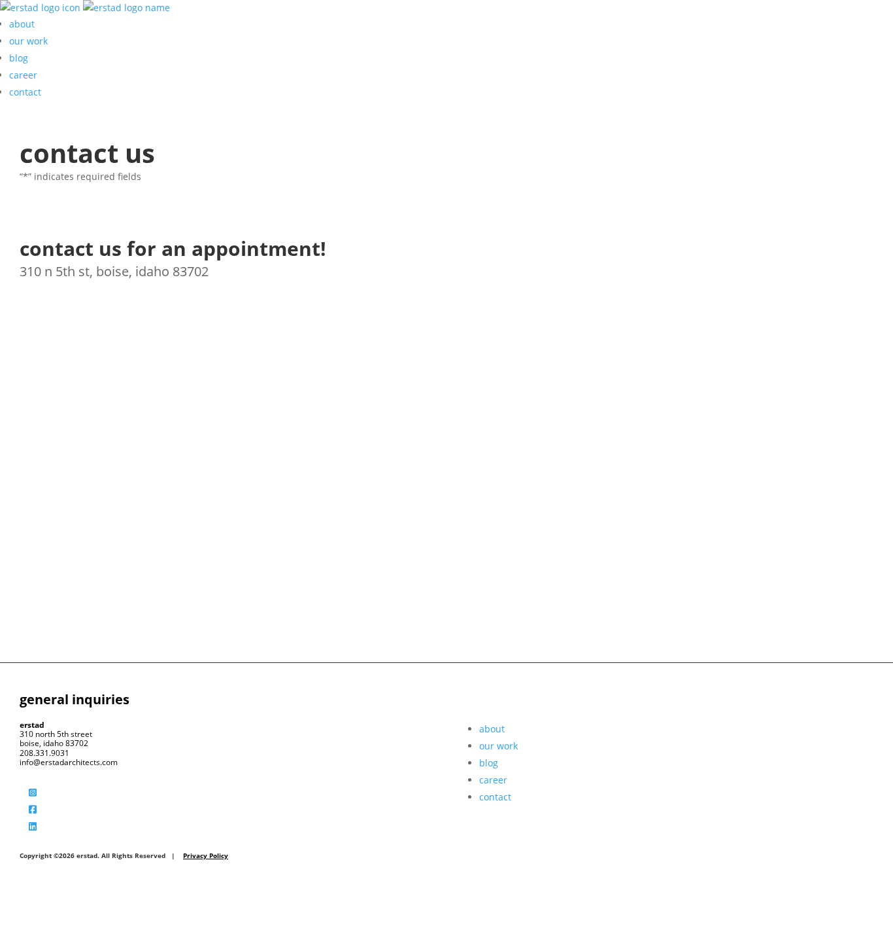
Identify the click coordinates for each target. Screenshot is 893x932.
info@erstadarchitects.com (69, 762)
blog (18, 58)
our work (28, 41)
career (23, 75)
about (22, 24)
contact (25, 92)
